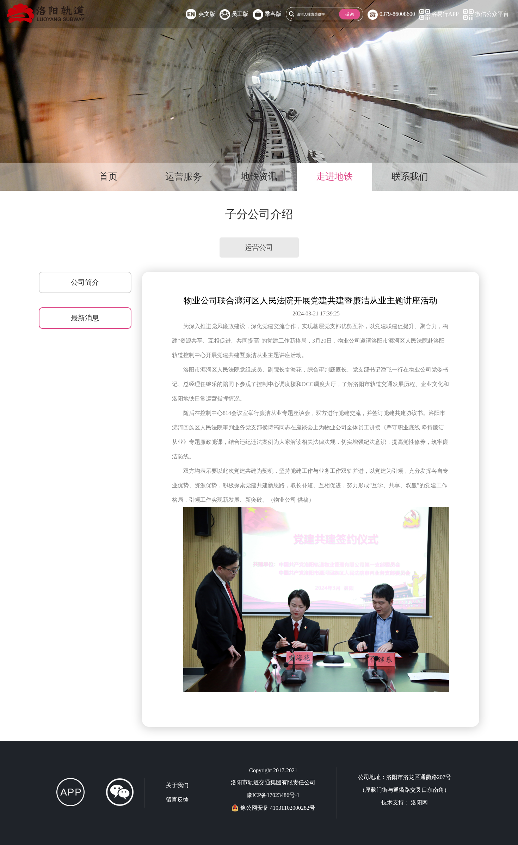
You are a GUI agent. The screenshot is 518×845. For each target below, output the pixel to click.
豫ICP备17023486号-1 (273, 795)
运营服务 (183, 176)
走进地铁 (334, 176)
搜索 (349, 14)
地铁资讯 (259, 176)
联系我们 (409, 176)
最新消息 (85, 318)
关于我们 (177, 785)
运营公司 (259, 247)
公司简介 (85, 282)
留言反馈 (177, 800)
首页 (108, 176)
